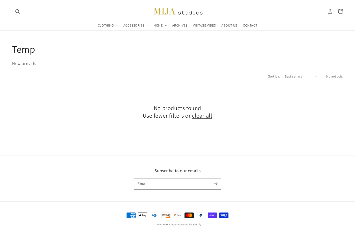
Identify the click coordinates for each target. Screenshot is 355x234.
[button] (17, 11)
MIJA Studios (170, 224)
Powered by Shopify (189, 224)
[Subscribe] (215, 183)
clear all (202, 115)
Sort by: (274, 76)
